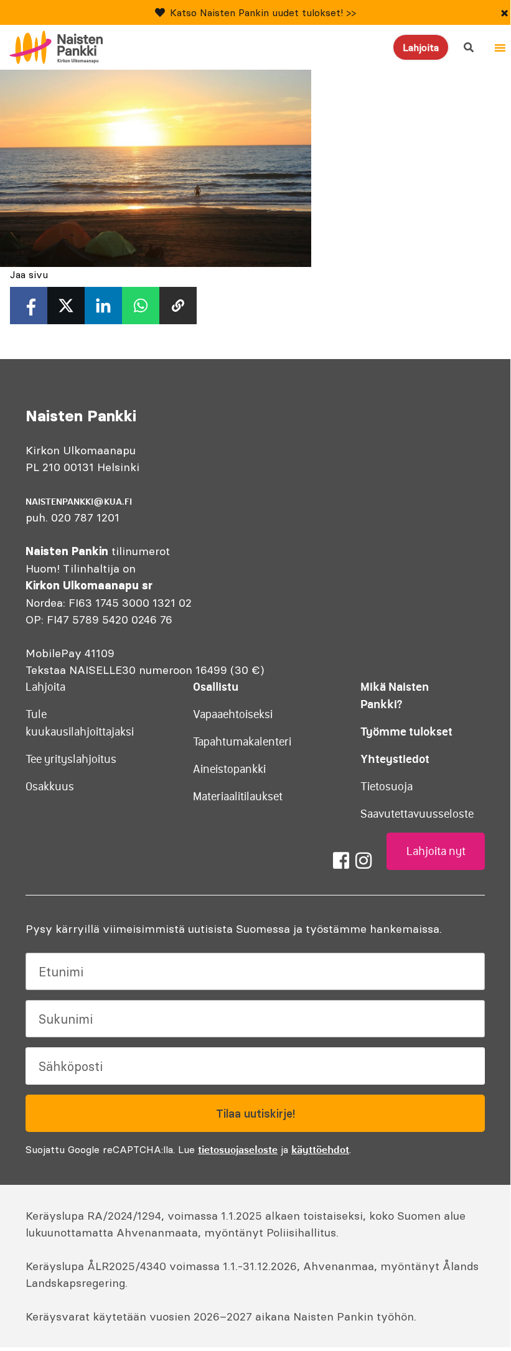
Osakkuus (50, 786)
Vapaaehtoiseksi (233, 714)
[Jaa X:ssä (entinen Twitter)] (66, 305)
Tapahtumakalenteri (242, 742)
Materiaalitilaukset (238, 796)
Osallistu (215, 687)
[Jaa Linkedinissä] (103, 305)
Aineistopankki (229, 769)
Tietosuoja (386, 786)
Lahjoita (421, 47)
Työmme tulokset (406, 731)
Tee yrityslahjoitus (71, 759)
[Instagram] (363, 860)
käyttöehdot (320, 1149)
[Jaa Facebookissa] (28, 305)
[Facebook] (341, 860)
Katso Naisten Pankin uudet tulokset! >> (263, 12)
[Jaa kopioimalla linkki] (178, 305)
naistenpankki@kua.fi (79, 501)
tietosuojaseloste (238, 1149)
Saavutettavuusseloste (417, 814)
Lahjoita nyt (436, 851)
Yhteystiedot (394, 759)
